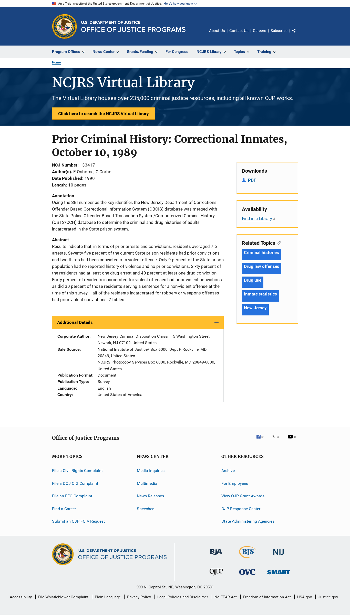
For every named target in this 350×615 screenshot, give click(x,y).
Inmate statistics (260, 293)
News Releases (150, 495)
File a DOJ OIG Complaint (75, 483)
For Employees (234, 483)
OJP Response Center (240, 508)
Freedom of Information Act (267, 597)
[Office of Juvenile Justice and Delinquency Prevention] (216, 576)
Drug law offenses (261, 266)
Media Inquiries (150, 470)
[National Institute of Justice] (278, 556)
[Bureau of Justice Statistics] (247, 559)
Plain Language (108, 597)
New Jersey (255, 307)
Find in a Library (257, 218)
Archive (228, 470)
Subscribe (279, 30)
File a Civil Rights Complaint (77, 470)
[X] (277, 440)
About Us (217, 30)
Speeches (145, 508)
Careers (259, 30)
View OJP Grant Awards (242, 495)
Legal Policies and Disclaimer (182, 597)
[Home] (133, 26)
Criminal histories (261, 252)
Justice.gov (328, 597)
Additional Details (75, 322)
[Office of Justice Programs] (64, 26)
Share (298, 34)
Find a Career (64, 508)
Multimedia (147, 483)
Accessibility (21, 597)
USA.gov (304, 597)
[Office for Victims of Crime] (247, 575)
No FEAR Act (225, 597)
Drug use (252, 280)
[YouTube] (292, 440)
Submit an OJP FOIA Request (78, 521)
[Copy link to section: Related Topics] (278, 242)
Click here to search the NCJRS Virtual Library (103, 113)
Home (56, 62)
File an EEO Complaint (72, 495)
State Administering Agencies (247, 521)
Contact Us (239, 30)
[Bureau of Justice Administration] (216, 556)
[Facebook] (262, 440)
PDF (252, 180)
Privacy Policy (139, 597)
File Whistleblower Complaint (63, 597)
